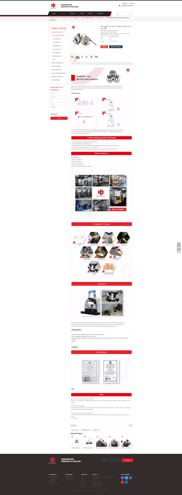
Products (63, 13)
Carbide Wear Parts (57, 69)
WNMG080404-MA (85, 430)
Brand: (101, 38)
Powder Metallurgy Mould (58, 35)
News (82, 13)
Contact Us (100, 13)
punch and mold (75, 430)
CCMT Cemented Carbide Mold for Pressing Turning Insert (114, 447)
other (54, 59)
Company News (69, 476)
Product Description (76, 63)
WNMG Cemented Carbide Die (126, 447)
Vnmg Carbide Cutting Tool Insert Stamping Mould (101, 447)
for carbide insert (57, 49)
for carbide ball (56, 39)
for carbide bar (56, 42)
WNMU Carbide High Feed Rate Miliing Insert (76, 447)
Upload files (54, 114)
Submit (59, 118)
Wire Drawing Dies (56, 66)
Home (54, 13)
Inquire (104, 46)
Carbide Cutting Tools (57, 76)
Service (91, 13)
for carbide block (57, 45)
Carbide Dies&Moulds (57, 32)
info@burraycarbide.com (97, 482)
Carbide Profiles (56, 80)
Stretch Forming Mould (57, 62)
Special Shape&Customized (59, 73)
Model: (101, 36)
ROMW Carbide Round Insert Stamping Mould (89, 447)
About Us (73, 13)
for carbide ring (56, 52)
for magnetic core (57, 56)
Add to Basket (116, 46)
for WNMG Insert (96, 430)
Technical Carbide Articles (71, 478)
